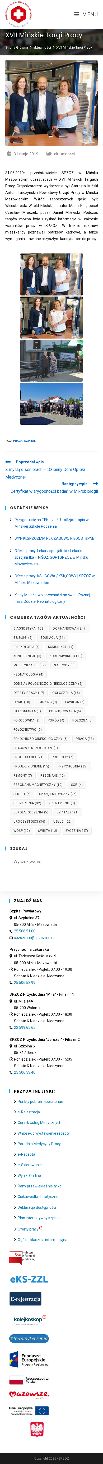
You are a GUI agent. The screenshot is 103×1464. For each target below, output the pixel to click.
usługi (62, 821)
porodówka (26, 720)
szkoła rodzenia (31, 812)
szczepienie (62, 803)
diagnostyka (29, 628)
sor (77, 785)
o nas (21, 702)
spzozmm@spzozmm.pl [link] (34, 938)
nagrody (64, 665)
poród (56, 720)
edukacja (53, 638)
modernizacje (29, 665)
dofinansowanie (70, 628)
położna (82, 720)
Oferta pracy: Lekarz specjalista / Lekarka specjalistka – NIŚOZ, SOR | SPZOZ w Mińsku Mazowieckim (51, 557)
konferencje (27, 656)
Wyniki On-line (29, 1176)
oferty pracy (28, 693)
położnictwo (27, 729)
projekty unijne (31, 766)
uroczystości (29, 821)
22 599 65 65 (24, 1027)
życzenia (76, 831)
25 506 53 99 (24, 982)
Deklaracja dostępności (37, 1207)
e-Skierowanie (30, 1165)
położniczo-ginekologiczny (40, 739)
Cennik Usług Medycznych (39, 1122)
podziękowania (65, 711)
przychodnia (72, 766)
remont (22, 775)
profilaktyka (28, 757)
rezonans (52, 775)
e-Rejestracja (29, 1112)
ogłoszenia (66, 693)
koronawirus (66, 656)
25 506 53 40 (24, 1072)
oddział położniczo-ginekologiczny (48, 684)
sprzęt (22, 794)
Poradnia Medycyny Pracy (39, 1144)
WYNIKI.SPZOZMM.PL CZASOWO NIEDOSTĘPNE (54, 538)
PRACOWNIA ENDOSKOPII (35, 748)
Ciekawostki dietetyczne (38, 1197)
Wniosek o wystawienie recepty (44, 1133)
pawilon (75, 702)
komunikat (61, 647)
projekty (62, 757)
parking (48, 702)
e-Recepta (26, 1154)
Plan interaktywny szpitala (40, 1218)
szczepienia (27, 803)
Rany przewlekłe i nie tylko (40, 1186)
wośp (21, 831)
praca (17, 441)
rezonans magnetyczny (38, 785)
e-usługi (23, 638)
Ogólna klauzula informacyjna (42, 1240)
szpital (30, 441)
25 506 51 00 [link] (24, 931)
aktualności (64, 154)
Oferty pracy (28, 1229)
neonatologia (28, 674)
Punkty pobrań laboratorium (41, 1101)
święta (47, 831)
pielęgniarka (27, 711)
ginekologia (26, 647)
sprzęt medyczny (58, 794)
